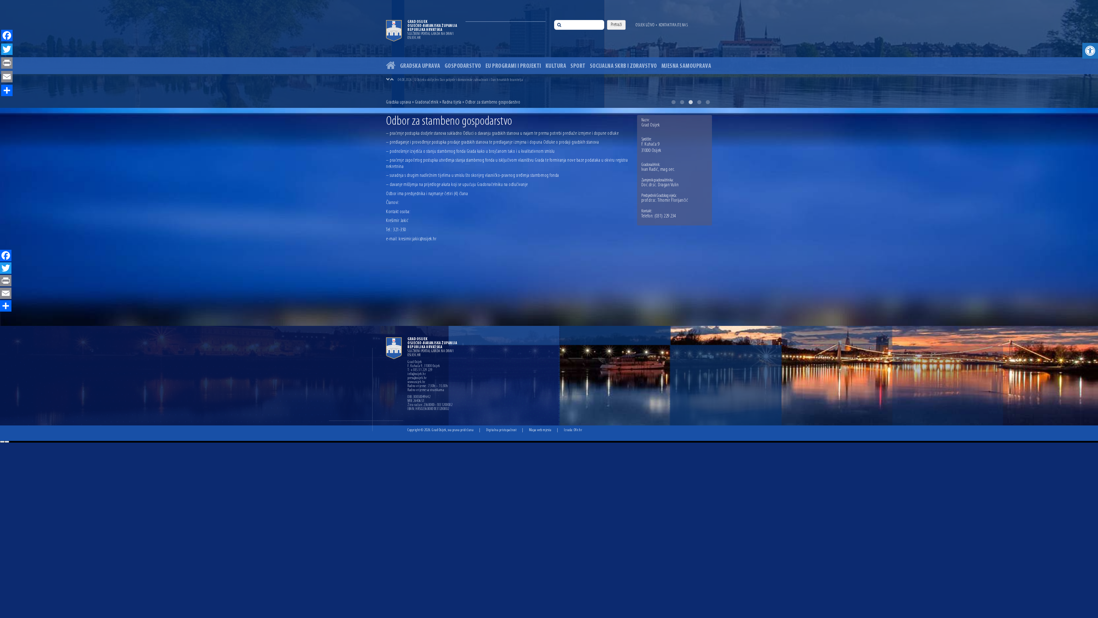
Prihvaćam (2, 442)
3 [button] (690, 102)
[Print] (5, 281)
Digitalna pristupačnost (501, 430)
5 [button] (708, 102)
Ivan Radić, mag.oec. (658, 169)
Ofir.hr (578, 430)
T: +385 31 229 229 (419, 370)
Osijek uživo (645, 25)
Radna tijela (452, 102)
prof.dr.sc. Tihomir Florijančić (664, 200)
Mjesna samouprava (686, 66)
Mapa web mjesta (540, 430)
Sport (578, 66)
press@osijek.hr (417, 378)
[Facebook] (5, 256)
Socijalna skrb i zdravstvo (623, 66)
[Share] (5, 306)
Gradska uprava (420, 66)
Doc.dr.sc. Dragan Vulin (660, 185)
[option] (554, 80)
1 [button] (673, 102)
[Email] (5, 294)
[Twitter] (5, 268)
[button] (1090, 51)
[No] (7, 442)
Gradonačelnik (427, 102)
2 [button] (682, 102)
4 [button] (699, 102)
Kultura (556, 66)
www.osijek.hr (416, 382)
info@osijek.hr (416, 374)
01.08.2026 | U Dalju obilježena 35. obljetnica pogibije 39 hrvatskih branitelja (448, 80)
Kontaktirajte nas (673, 25)
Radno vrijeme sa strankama (425, 390)
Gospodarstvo (463, 66)
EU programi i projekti (513, 66)
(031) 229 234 (665, 216)
